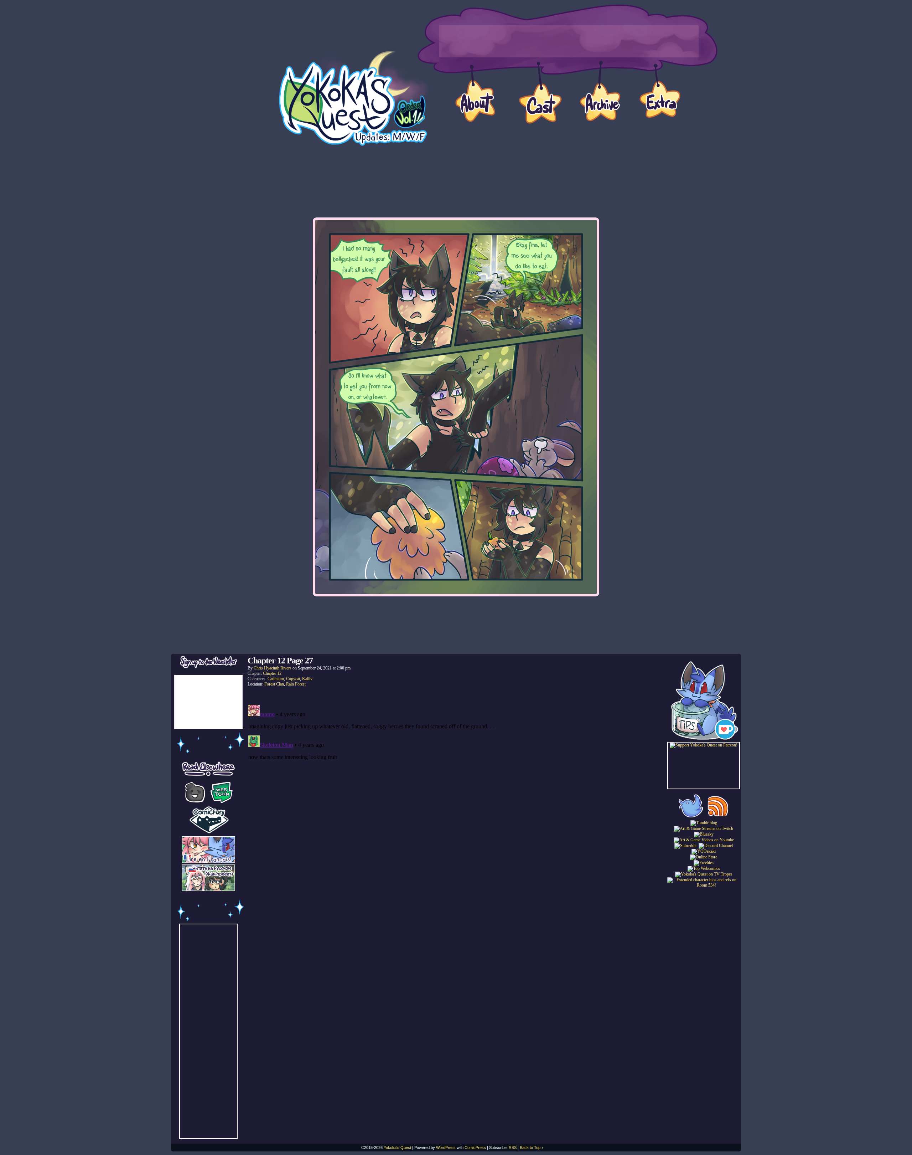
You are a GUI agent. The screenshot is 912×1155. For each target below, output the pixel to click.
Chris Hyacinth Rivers (272, 668)
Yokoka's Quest (397, 1147)
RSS (513, 1147)
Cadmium (276, 678)
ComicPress (475, 1147)
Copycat (293, 678)
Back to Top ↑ (532, 1147)
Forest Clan (274, 684)
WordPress (446, 1147)
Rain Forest (296, 684)
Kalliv (307, 678)
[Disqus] (456, 791)
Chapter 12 (272, 673)
